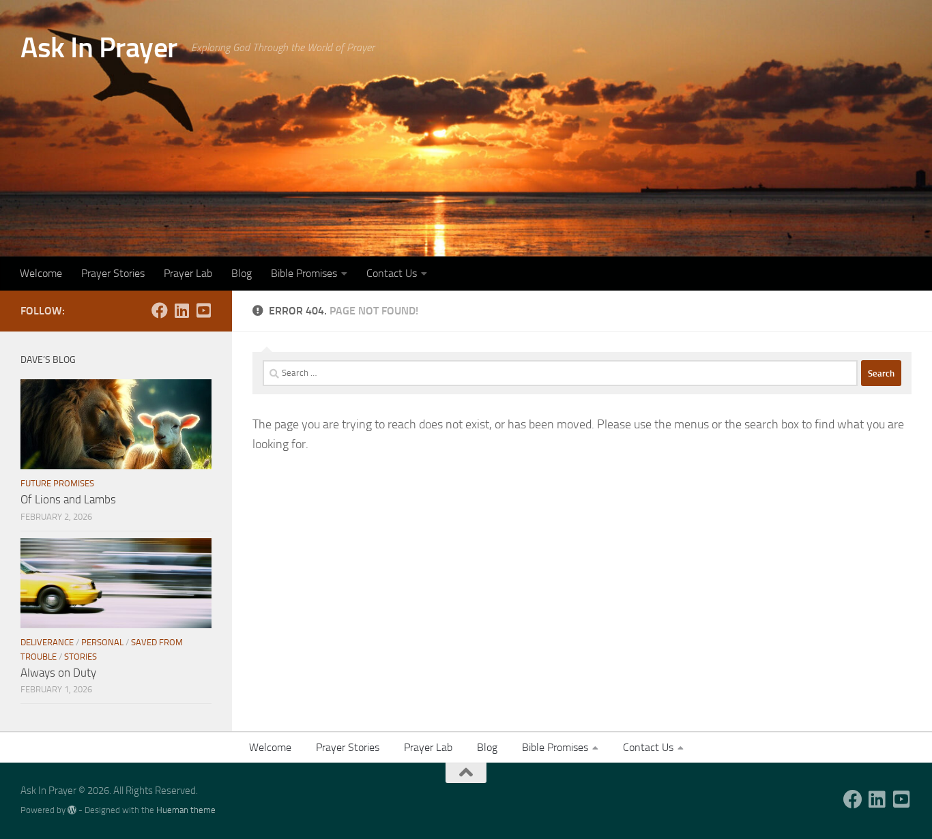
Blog (241, 273)
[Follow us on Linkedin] (181, 310)
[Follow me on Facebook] (159, 310)
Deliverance (47, 642)
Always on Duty (58, 672)
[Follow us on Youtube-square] (203, 310)
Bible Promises (304, 273)
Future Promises (57, 483)
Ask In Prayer (98, 48)
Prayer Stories (113, 273)
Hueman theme (186, 810)
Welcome (41, 273)
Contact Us (391, 273)
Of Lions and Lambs (68, 499)
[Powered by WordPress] (72, 810)
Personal (102, 642)
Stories (80, 656)
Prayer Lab (188, 273)
